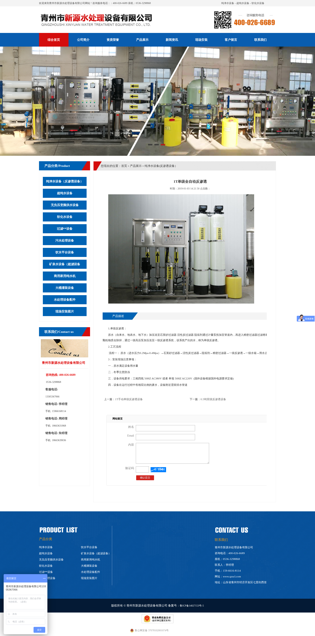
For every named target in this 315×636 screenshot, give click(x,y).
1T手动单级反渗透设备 (129, 399)
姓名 (131, 426)
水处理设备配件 (65, 299)
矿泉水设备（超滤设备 (64, 264)
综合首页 (54, 39)
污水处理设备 (64, 240)
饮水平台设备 (64, 252)
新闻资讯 (172, 39)
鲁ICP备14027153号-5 (192, 605)
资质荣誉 (113, 39)
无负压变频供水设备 (65, 205)
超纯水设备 (242, 3)
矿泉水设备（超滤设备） (96, 553)
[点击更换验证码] (158, 469)
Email (130, 435)
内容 (131, 444)
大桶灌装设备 (64, 288)
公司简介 (83, 39)
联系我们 (260, 39)
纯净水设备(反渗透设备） (161, 165)
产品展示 (142, 39)
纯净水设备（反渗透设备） (64, 181)
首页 (124, 165)
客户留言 (231, 39)
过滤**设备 (65, 228)
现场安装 (201, 39)
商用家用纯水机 (65, 276)
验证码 (129, 468)
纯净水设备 (227, 3)
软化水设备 (258, 3)
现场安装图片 (64, 311)
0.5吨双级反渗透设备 (213, 399)
